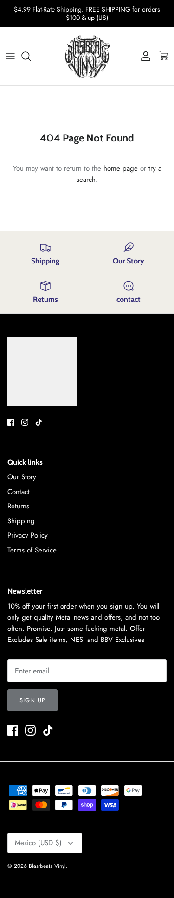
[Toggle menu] (10, 56)
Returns (18, 506)
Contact (18, 492)
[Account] (143, 56)
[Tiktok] (38, 422)
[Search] (30, 56)
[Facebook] (10, 422)
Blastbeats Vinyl (47, 866)
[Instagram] (24, 422)
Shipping (21, 521)
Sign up (32, 700)
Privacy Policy (27, 535)
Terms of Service (32, 550)
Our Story (21, 477)
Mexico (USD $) (38, 843)
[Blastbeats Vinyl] (87, 56)
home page (120, 168)
